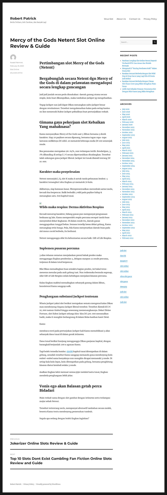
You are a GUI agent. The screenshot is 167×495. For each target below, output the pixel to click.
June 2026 (126, 112)
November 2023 (128, 192)
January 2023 (127, 217)
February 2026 (128, 122)
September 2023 (128, 197)
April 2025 (126, 148)
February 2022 (127, 238)
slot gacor (124, 282)
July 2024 (125, 171)
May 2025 (126, 145)
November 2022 (128, 223)
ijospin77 (124, 261)
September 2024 (128, 166)
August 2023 (127, 199)
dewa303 (123, 287)
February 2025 (127, 153)
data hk (123, 256)
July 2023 (125, 202)
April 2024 (126, 179)
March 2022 (127, 235)
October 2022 (127, 225)
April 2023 (126, 210)
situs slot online (16, 73)
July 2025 (125, 140)
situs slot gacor (126, 276)
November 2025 (128, 130)
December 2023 (128, 189)
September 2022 (128, 228)
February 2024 (127, 184)
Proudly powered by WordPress (48, 484)
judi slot (123, 251)
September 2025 (128, 135)
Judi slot (123, 302)
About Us (121, 19)
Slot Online (14, 69)
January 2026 (127, 125)
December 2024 (128, 158)
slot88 (70, 351)
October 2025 (127, 132)
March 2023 (126, 212)
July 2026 (125, 109)
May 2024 (126, 176)
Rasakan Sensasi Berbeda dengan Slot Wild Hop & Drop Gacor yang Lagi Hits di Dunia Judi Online (138, 76)
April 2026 (126, 117)
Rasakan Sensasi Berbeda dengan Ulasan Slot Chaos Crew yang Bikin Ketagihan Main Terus (139, 83)
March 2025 (127, 150)
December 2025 (128, 127)
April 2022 (126, 233)
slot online (124, 266)
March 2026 (127, 120)
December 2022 (128, 220)
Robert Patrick (23, 18)
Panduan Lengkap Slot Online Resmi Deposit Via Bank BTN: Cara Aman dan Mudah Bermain (139, 63)
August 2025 (127, 138)
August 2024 (127, 168)
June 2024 (126, 174)
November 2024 (128, 161)
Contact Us (134, 19)
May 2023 (126, 207)
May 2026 (126, 114)
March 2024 (127, 181)
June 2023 (126, 205)
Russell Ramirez (16, 62)
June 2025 (126, 143)
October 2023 (127, 194)
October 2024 (127, 163)
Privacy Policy (150, 19)
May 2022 (126, 230)
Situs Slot (108, 19)
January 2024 (127, 187)
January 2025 (127, 156)
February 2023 (127, 215)
